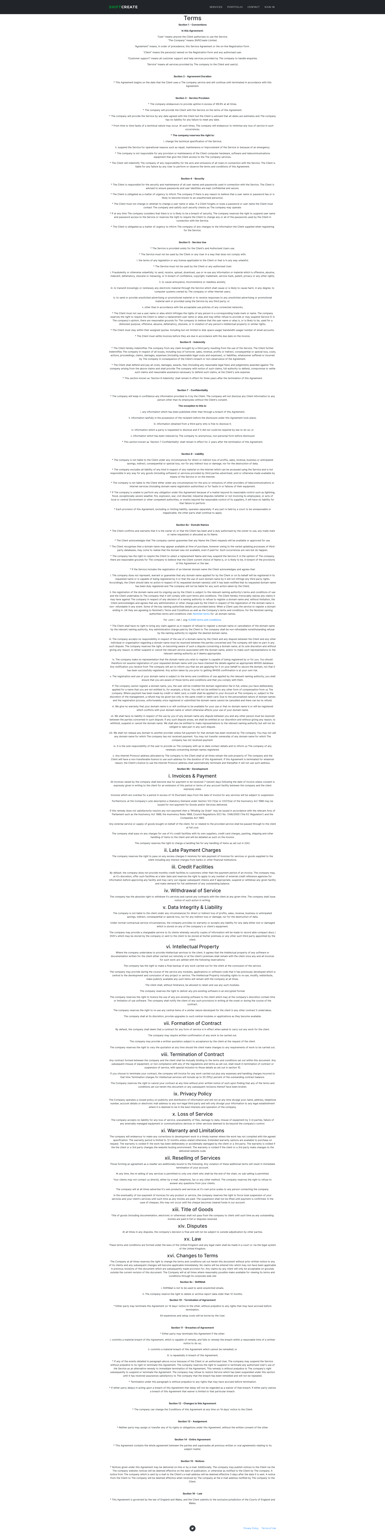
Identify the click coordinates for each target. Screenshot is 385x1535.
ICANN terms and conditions (204, 619)
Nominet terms (201, 613)
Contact (254, 7)
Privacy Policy (251, 1528)
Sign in (270, 7)
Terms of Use (269, 1528)
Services (216, 7)
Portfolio (235, 7)
